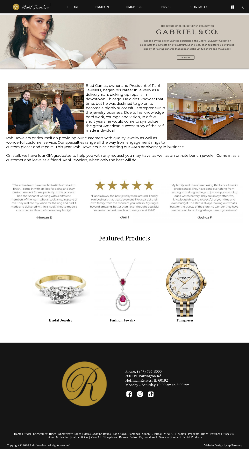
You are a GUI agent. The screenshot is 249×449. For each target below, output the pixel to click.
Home (17, 433)
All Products (194, 437)
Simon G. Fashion (58, 437)
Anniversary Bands (69, 433)
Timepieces (134, 7)
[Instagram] (141, 392)
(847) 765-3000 (149, 371)
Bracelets (228, 433)
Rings (204, 433)
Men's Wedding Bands (97, 433)
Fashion (102, 7)
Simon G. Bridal (152, 433)
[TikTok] (152, 392)
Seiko (133, 437)
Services (167, 7)
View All (169, 433)
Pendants (193, 433)
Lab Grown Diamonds (126, 433)
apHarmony (235, 445)
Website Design (213, 445)
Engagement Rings (44, 433)
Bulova (123, 437)
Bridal (73, 7)
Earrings (215, 433)
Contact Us (200, 7)
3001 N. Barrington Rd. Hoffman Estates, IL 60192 (146, 378)
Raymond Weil (148, 437)
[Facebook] (130, 392)
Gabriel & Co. (80, 437)
